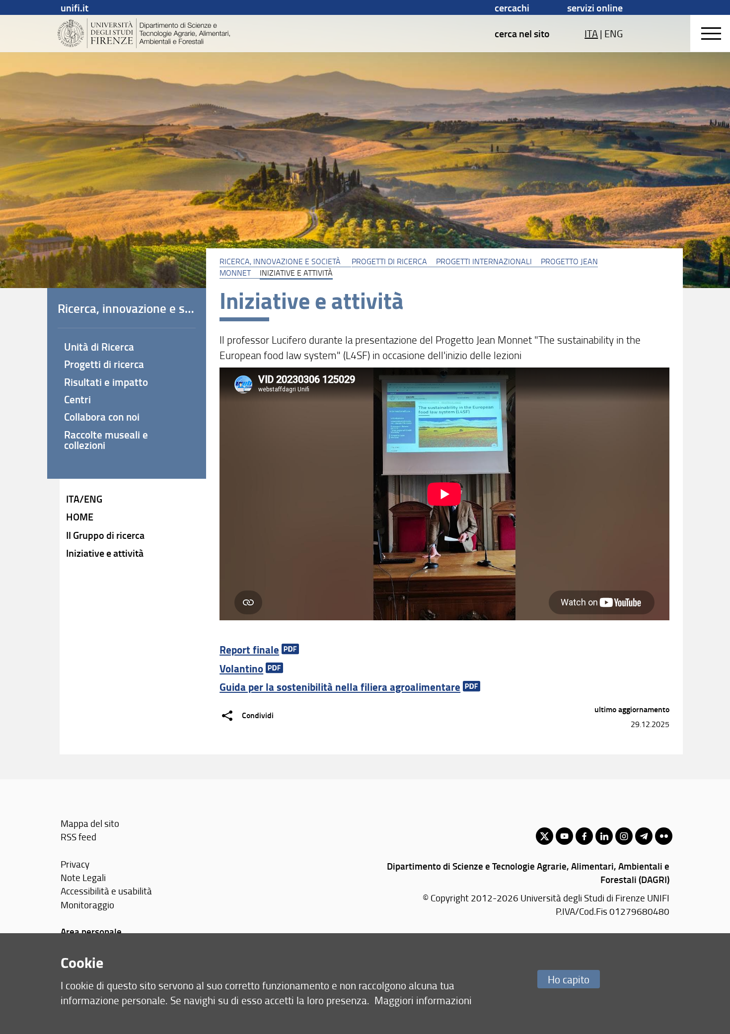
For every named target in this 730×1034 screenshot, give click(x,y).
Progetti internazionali (484, 261)
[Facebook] (584, 836)
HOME (79, 516)
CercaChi (512, 7)
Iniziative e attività (105, 553)
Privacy (75, 864)
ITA (591, 33)
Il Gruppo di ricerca (105, 535)
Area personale (91, 931)
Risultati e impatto (106, 381)
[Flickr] (663, 836)
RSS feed (78, 836)
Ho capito (568, 979)
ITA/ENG (84, 499)
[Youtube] (564, 836)
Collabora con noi (102, 416)
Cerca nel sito (522, 33)
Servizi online (595, 7)
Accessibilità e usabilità (106, 890)
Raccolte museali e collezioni (106, 439)
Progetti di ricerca (389, 261)
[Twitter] (544, 836)
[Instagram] (624, 836)
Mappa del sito (90, 823)
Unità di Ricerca (99, 346)
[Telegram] (644, 836)
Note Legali (83, 877)
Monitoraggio (87, 904)
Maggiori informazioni (423, 1000)
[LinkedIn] (604, 836)
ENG (613, 33)
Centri (77, 399)
